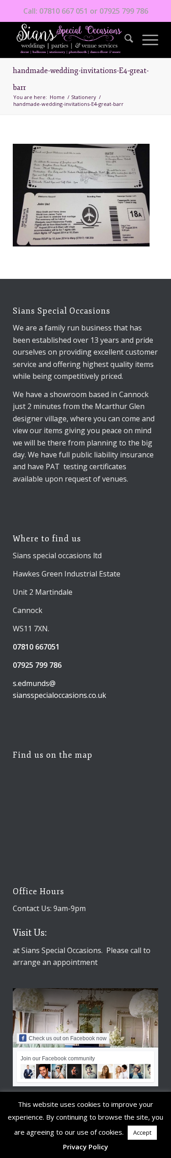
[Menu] (145, 39)
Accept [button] (142, 1132)
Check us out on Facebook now (68, 1038)
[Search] (124, 39)
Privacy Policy (85, 1146)
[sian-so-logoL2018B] (71, 39)
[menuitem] (124, 39)
